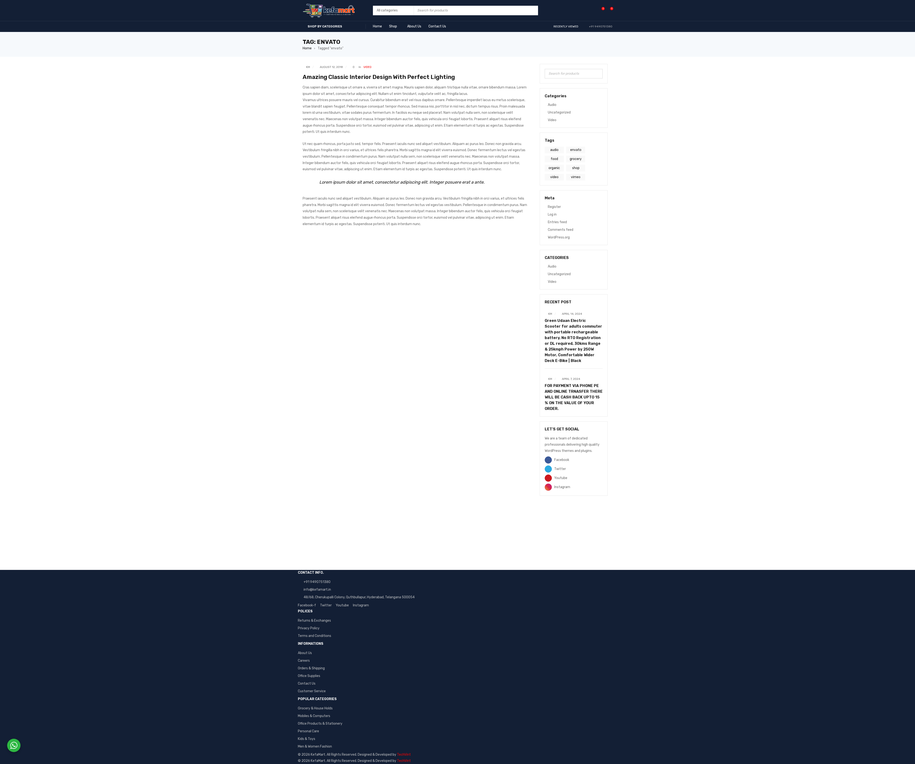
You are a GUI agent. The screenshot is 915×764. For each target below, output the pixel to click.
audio (554, 150)
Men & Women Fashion (315, 746)
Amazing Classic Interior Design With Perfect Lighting (379, 77)
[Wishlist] (600, 10)
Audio (552, 105)
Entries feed (557, 222)
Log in (552, 214)
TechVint (404, 755)
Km (308, 67)
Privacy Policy (309, 628)
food (554, 159)
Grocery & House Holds (315, 708)
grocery (576, 159)
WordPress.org (559, 237)
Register (554, 207)
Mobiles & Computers (314, 716)
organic (554, 168)
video (554, 177)
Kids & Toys (306, 739)
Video (367, 67)
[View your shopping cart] (609, 10)
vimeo (575, 177)
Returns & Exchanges (314, 621)
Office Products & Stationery (320, 724)
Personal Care (308, 731)
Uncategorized (559, 112)
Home (307, 48)
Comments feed (560, 230)
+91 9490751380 (317, 582)
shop (576, 168)
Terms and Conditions (314, 636)
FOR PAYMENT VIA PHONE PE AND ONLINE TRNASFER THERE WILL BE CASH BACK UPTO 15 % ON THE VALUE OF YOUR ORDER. (574, 397)
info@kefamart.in (317, 590)
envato (575, 150)
